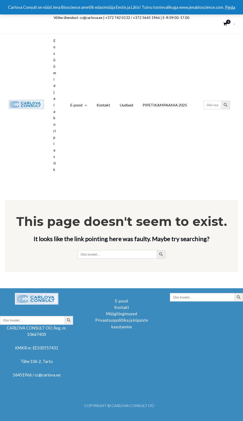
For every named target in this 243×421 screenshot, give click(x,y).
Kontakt (121, 307)
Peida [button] (230, 7)
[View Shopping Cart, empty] (225, 24)
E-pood (121, 300)
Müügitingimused (121, 313)
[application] (84, 105)
